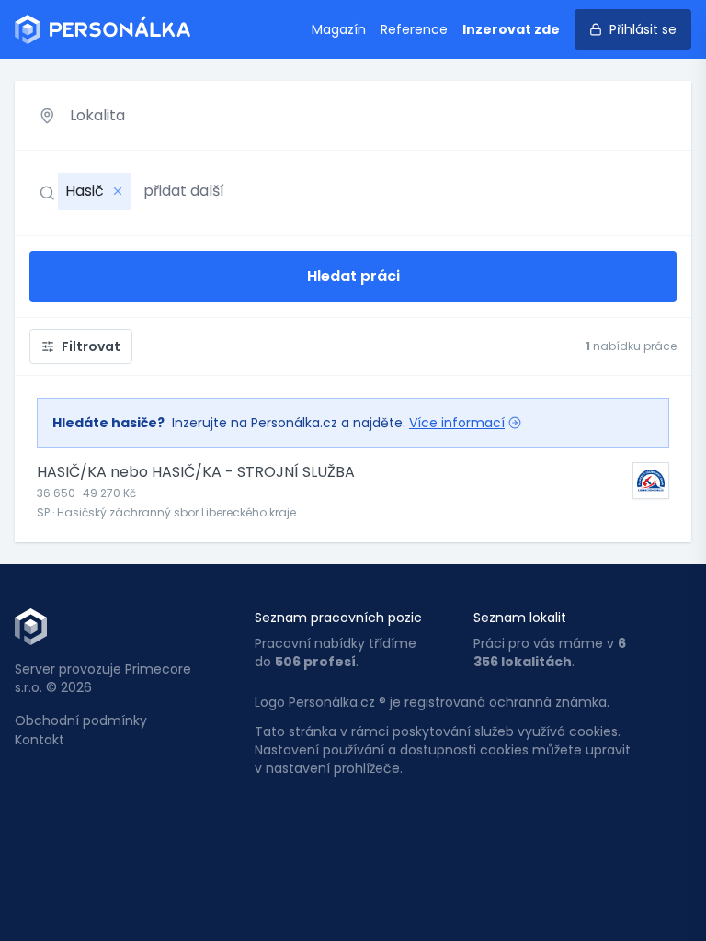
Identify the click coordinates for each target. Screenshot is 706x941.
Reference (414, 29)
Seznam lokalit (519, 617)
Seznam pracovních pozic (338, 617)
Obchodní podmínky (81, 720)
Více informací (457, 423)
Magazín (339, 29)
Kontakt (39, 740)
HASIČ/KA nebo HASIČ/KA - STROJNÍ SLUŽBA (196, 472)
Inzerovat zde (511, 29)
